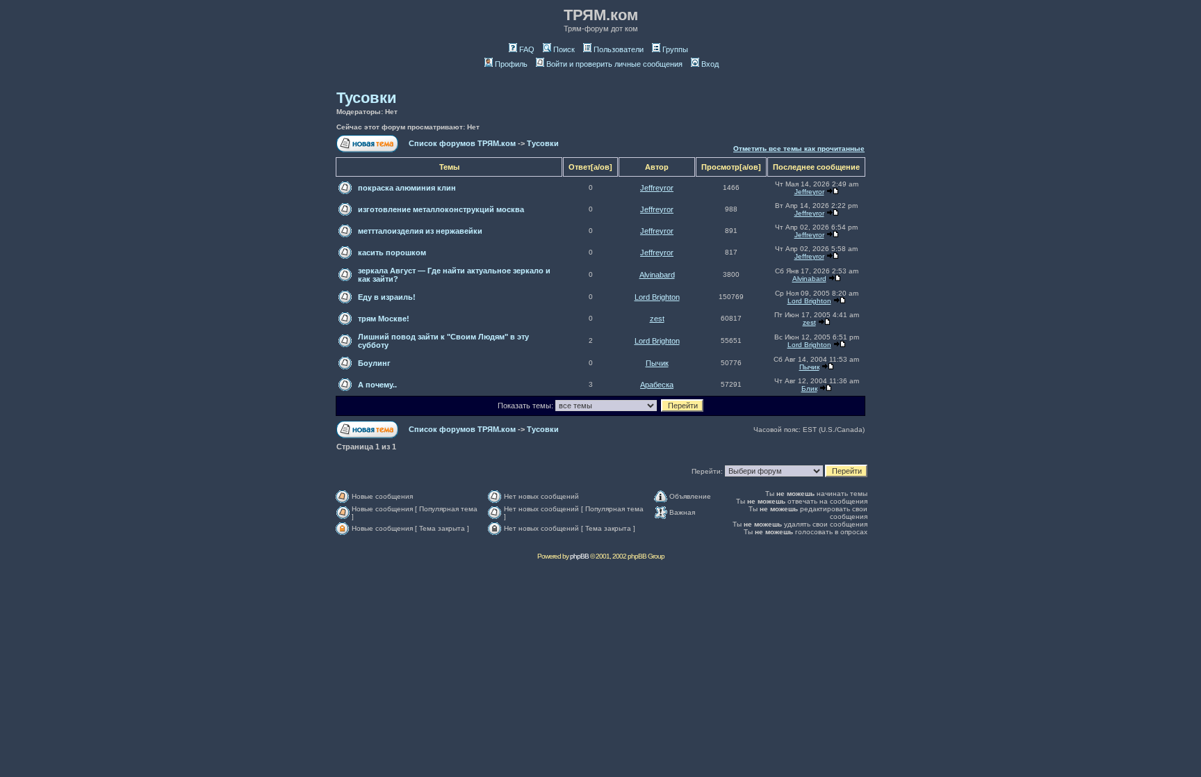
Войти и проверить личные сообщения (614, 64)
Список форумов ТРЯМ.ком (462, 143)
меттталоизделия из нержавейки (420, 231)
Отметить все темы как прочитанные (799, 148)
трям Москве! (383, 318)
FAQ (526, 49)
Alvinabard (657, 275)
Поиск (564, 49)
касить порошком (392, 252)
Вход (710, 64)
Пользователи (619, 49)
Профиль (511, 64)
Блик (809, 388)
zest (657, 318)
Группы (675, 49)
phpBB (579, 556)
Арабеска (656, 385)
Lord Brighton (657, 297)
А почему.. (377, 385)
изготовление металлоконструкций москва (441, 209)
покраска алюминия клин (407, 188)
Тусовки (366, 97)
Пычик (657, 363)
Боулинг (374, 363)
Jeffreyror (656, 188)
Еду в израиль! (387, 297)
